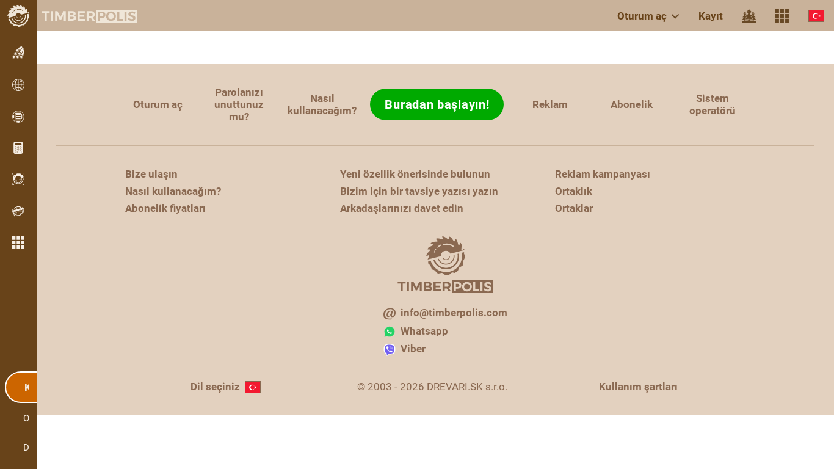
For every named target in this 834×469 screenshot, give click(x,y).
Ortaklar (574, 208)
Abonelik (632, 104)
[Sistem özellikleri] (782, 16)
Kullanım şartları (638, 386)
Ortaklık (573, 191)
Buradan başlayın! (437, 104)
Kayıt (710, 16)
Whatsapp (424, 331)
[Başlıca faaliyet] (749, 16)
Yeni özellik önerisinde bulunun (415, 174)
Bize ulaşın (151, 174)
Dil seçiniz (215, 386)
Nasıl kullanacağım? (322, 104)
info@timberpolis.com (454, 313)
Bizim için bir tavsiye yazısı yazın (419, 191)
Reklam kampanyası (602, 174)
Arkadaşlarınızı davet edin (401, 208)
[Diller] (816, 15)
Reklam (550, 104)
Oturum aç (642, 16)
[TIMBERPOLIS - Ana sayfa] (79, 16)
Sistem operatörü (712, 104)
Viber (413, 349)
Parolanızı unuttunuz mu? (239, 104)
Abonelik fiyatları (165, 208)
